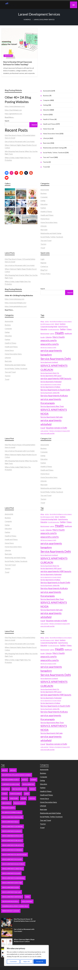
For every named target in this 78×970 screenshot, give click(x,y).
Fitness (69, 329)
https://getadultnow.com (13, 114)
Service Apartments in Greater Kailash (51, 384)
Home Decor (47, 129)
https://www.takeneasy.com (14, 299)
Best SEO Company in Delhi (47, 324)
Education (8, 55)
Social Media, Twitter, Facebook (53, 152)
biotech (57, 324)
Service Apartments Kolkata (54, 395)
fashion (63, 329)
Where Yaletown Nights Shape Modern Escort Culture (24, 940)
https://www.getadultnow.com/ (16, 306)
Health (59, 333)
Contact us (44, 266)
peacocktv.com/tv (50, 344)
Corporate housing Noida (49, 326)
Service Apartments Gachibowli (49, 362)
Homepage (27, 19)
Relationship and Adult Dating (53, 148)
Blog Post (44, 270)
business (63, 324)
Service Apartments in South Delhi (55, 390)
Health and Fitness (49, 124)
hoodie (43, 337)
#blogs (42, 321)
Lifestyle (46, 138)
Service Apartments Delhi (56, 358)
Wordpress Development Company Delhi (59, 431)
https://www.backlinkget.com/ (15, 303)
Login (42, 259)
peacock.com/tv (49, 340)
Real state (46, 143)
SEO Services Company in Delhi (48, 347)
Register (43, 263)
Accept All (39, 961)
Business (46, 95)
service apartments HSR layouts (56, 378)
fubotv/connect (45, 333)
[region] (26, 955)
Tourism (45, 162)
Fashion (45, 114)
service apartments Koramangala (51, 401)
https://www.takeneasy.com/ (15, 106)
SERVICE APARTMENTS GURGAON (54, 367)
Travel (45, 167)
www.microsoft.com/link (47, 433)
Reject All (26, 961)
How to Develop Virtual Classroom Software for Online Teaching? (17, 63)
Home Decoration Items (51, 133)
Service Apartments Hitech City (50, 373)
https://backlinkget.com (13, 110)
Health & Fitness (48, 119)
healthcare (68, 333)
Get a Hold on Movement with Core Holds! (20, 141)
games (52, 333)
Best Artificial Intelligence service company (61, 321)
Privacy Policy (45, 274)
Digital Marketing (63, 326)
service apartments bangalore (51, 352)
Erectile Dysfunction (53, 329)
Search (7, 121)
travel (43, 428)
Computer (46, 100)
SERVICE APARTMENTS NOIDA (54, 411)
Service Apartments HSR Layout (51, 376)
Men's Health (59, 337)
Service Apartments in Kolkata (50, 387)
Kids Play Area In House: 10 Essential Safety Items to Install (24, 920)
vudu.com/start (45, 431)
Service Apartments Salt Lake (52, 417)
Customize (13, 961)
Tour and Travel (48, 157)
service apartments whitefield (51, 422)
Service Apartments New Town (52, 406)
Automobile (47, 91)
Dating (45, 105)
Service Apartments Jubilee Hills (50, 393)
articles (47, 321)
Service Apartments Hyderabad (51, 382)
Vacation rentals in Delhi (56, 428)
